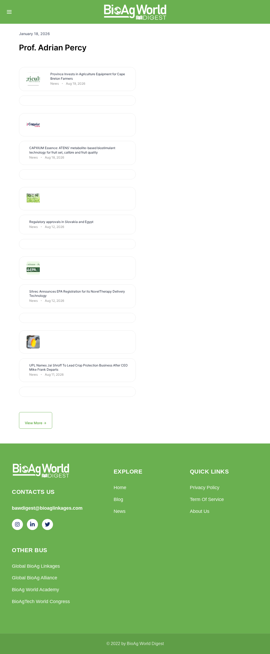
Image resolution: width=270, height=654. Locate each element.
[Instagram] (17, 524)
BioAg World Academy (35, 589)
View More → (35, 423)
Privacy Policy (204, 487)
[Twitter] (47, 524)
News (120, 511)
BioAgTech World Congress (41, 601)
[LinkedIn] (32, 524)
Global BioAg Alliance (34, 577)
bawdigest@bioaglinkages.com (47, 508)
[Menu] (9, 12)
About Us (199, 511)
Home (120, 487)
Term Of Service (207, 499)
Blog (118, 499)
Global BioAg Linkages (36, 566)
